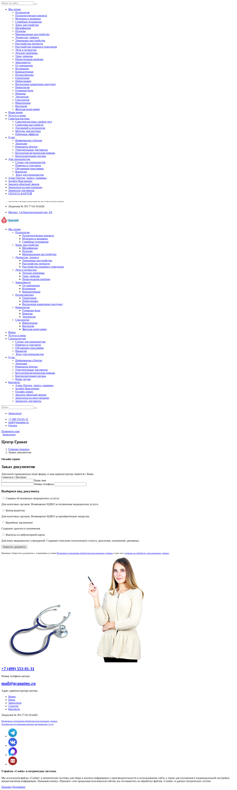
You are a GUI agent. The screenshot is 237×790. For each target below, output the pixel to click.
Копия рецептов (15, 510)
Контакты (14, 709)
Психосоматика (24, 74)
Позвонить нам (10, 431)
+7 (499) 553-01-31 (17, 668)
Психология (22, 12)
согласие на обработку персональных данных (146, 553)
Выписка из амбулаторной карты (25, 534)
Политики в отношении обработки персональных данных (85, 553)
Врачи (12, 696)
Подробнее (18, 786)
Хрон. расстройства (27, 24)
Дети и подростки (26, 49)
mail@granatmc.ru (18, 683)
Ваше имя (40, 480)
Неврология (22, 87)
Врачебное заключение (19, 522)
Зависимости (23, 62)
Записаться (8, 434)
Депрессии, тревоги (27, 37)
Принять (6, 786)
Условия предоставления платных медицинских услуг (27, 724)
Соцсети (13, 705)
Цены (11, 699)
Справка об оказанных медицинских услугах (32, 498)
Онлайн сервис (24, 391)
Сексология (22, 99)
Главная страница (18, 449)
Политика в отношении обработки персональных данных (29, 721)
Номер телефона (44, 484)
